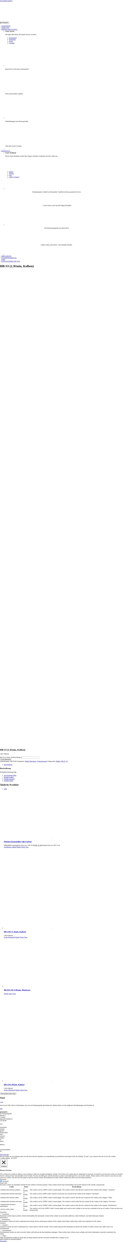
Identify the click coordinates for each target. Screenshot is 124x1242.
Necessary (5, 1181)
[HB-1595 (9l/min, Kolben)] (64, 1038)
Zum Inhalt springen (6, 1)
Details (18, 847)
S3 (67, 761)
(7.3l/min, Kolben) (15, 932)
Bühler (58, 761)
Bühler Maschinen (30, 761)
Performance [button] (4, 1217)
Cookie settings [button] (5, 1158)
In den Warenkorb (6, 759)
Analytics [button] (3, 1223)
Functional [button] (3, 1212)
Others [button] (2, 1234)
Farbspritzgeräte (42, 761)
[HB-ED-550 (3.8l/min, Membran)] (64, 962)
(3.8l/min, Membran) (17, 990)
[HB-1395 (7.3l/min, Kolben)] (64, 888)
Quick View (25, 847)
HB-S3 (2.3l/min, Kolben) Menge (10, 757)
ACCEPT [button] (14, 1158)
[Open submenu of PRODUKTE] (10, 151)
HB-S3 (63, 761)
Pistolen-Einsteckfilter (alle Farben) (18, 842)
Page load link (4, 1154)
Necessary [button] (3, 1179)
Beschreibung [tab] (8, 764)
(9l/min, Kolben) (14, 1085)
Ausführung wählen (10, 847)
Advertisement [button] (4, 1228)
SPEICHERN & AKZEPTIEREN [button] (10, 1239)
